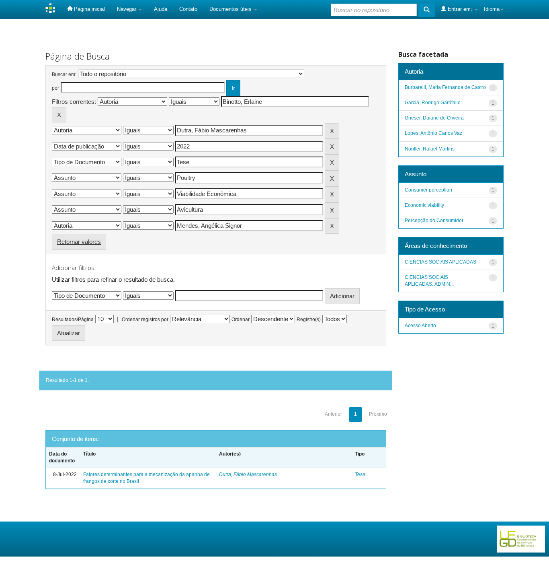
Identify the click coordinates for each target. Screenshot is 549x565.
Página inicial (88, 9)
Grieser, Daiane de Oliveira (434, 118)
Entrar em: (460, 9)
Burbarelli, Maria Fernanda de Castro (445, 87)
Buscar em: (64, 74)
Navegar (127, 9)
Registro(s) (309, 319)
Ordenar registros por (145, 319)
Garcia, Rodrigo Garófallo (433, 102)
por (55, 88)
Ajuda (160, 9)
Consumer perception (428, 190)
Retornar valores (79, 241)
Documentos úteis (231, 9)
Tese (360, 474)
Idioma (492, 9)
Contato (188, 9)
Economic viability (424, 205)
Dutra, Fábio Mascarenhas (248, 474)
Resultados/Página (73, 319)
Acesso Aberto (420, 325)
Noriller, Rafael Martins (430, 149)
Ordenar (240, 319)
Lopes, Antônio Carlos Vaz (433, 133)
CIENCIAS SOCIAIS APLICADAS (440, 262)
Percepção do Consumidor (434, 220)
